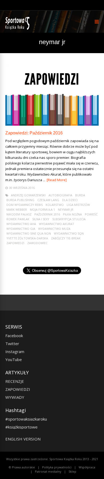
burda (80, 195)
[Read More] (57, 179)
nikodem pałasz (18, 214)
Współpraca (87, 467)
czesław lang (48, 199)
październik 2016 (47, 214)
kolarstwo (55, 204)
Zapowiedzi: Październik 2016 (34, 133)
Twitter (12, 343)
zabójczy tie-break (66, 238)
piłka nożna (72, 214)
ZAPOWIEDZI (17, 389)
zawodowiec (37, 242)
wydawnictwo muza (54, 228)
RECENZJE (14, 381)
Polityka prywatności (56, 467)
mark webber (16, 209)
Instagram (14, 351)
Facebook (14, 335)
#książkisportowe (21, 427)
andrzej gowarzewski (28, 195)
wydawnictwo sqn (69, 233)
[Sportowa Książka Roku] (18, 28)
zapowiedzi (15, 242)
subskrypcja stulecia (69, 219)
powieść (91, 214)
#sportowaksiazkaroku (26, 419)
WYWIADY (14, 397)
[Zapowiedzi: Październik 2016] (52, 124)
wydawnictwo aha (21, 223)
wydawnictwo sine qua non (28, 233)
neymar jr (65, 209)
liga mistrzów (78, 204)
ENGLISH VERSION (23, 439)
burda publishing (20, 199)
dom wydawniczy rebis (24, 204)
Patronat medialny (48, 471)
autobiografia (60, 195)
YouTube (13, 359)
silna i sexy (40, 219)
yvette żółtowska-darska (27, 238)
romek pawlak (17, 219)
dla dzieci (70, 199)
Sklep (72, 471)
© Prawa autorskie (22, 467)
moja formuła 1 (42, 209)
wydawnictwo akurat (56, 223)
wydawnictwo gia (20, 228)
